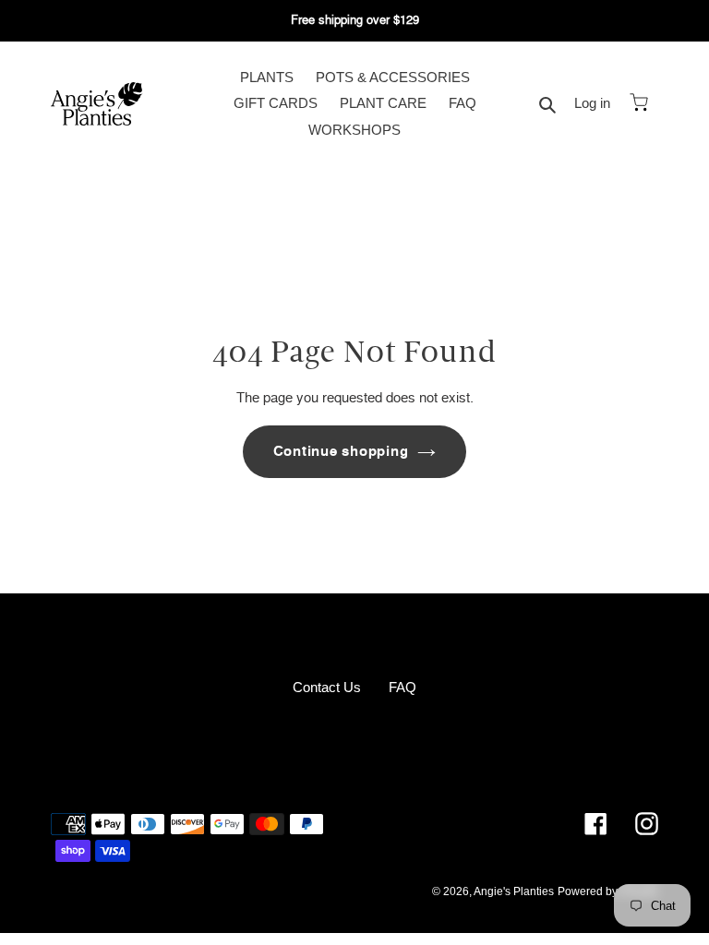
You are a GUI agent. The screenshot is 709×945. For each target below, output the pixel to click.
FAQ (402, 687)
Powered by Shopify (608, 891)
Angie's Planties (514, 891)
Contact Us (327, 687)
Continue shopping (341, 451)
